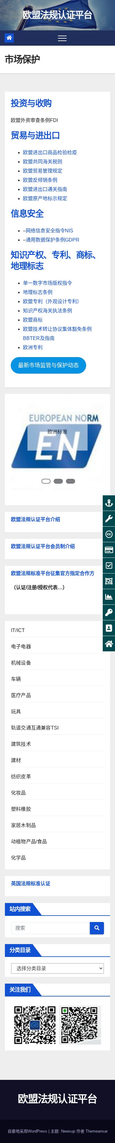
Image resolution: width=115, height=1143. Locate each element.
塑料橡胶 (21, 809)
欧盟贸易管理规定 (42, 170)
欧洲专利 (33, 347)
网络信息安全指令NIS (49, 230)
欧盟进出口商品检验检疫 (50, 152)
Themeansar (97, 1131)
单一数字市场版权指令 (47, 283)
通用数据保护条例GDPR (52, 239)
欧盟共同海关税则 (42, 161)
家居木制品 (23, 825)
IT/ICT (18, 630)
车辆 (16, 679)
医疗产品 (21, 695)
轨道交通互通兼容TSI (35, 727)
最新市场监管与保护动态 (48, 365)
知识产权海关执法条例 (47, 310)
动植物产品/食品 (29, 841)
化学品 (18, 857)
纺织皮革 (21, 776)
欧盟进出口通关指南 (45, 189)
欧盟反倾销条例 (40, 180)
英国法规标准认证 (30, 883)
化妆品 (18, 792)
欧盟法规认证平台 (57, 15)
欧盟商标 (33, 319)
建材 (16, 760)
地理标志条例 (37, 292)
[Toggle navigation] (62, 38)
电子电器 (21, 646)
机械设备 (21, 662)
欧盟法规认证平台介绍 (35, 519)
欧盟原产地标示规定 (45, 198)
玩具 (16, 711)
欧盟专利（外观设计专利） (52, 301)
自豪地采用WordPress (28, 1131)
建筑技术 (21, 744)
